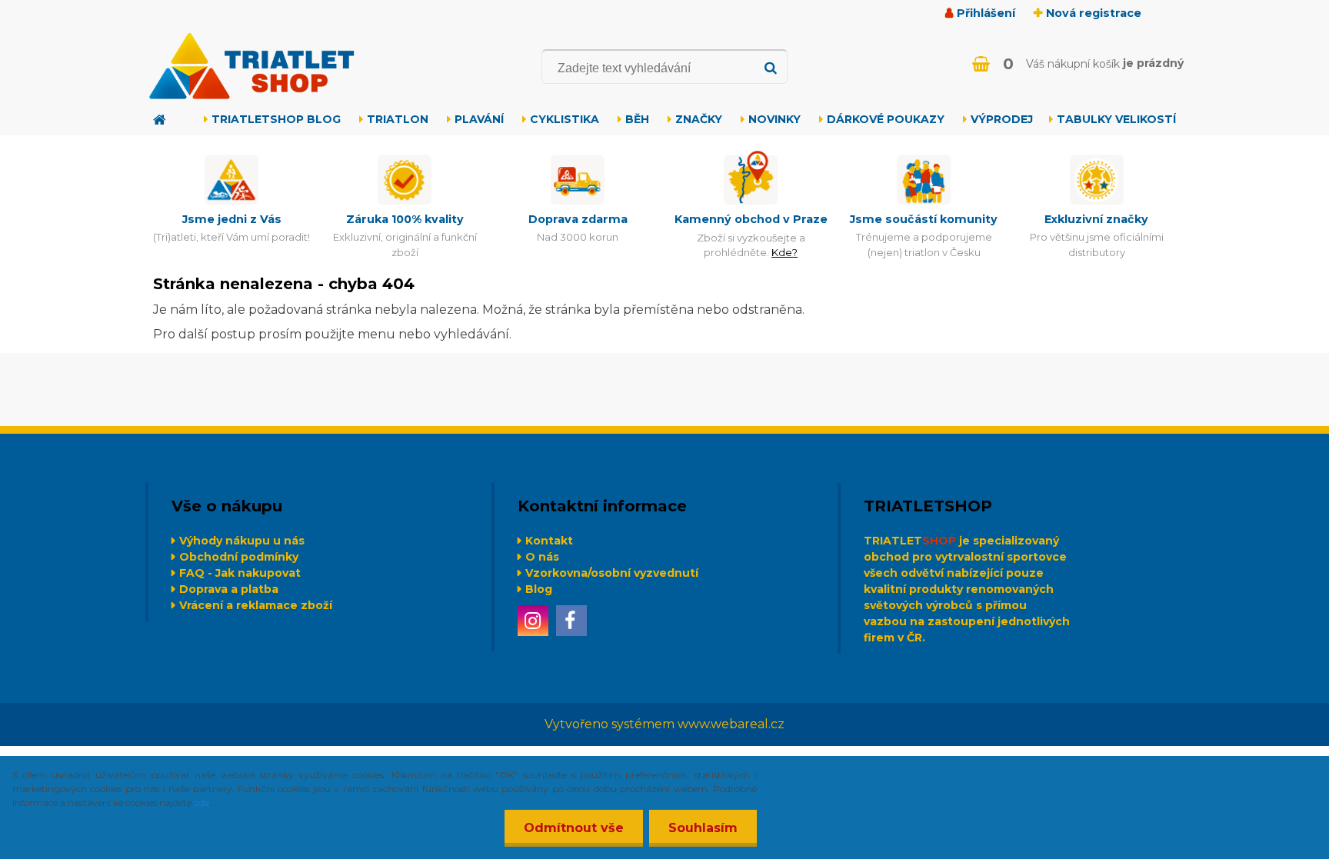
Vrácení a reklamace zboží (255, 605)
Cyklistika (564, 119)
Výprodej (1002, 119)
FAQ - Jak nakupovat (240, 573)
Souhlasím (703, 828)
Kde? (784, 252)
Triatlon (397, 119)
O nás (542, 557)
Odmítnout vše (574, 828)
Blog (538, 589)
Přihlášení (986, 13)
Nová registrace (1093, 13)
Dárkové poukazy (885, 119)
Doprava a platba (228, 589)
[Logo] (251, 66)
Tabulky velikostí (1116, 119)
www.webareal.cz (731, 724)
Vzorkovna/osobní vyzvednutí (611, 573)
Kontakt (549, 541)
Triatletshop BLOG (276, 119)
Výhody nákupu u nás (242, 541)
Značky (698, 119)
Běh (637, 119)
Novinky (774, 119)
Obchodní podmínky (238, 557)
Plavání (479, 119)
